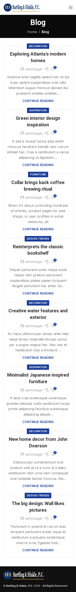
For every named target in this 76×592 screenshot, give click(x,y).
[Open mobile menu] (70, 7)
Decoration (38, 46)
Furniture (38, 174)
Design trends (38, 238)
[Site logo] (22, 7)
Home (32, 32)
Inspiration (38, 110)
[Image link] (23, 575)
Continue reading (38, 101)
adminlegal (33, 69)
